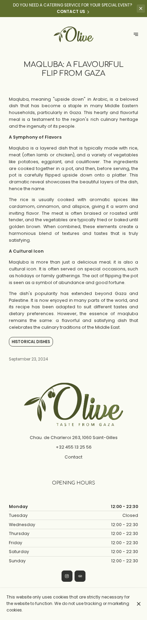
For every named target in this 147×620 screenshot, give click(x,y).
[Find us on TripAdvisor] (80, 575)
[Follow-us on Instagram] (67, 575)
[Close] (138, 604)
